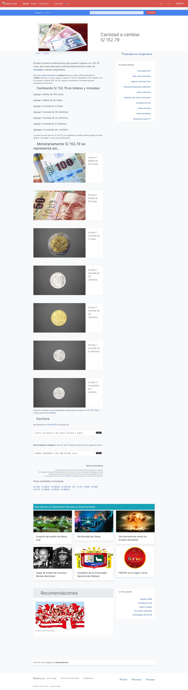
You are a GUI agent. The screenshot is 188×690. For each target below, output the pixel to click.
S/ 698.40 (65, 489)
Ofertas (52, 413)
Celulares (152, 12)
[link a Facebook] (137, 679)
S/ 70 (80, 487)
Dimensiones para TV (142, 119)
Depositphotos (62, 662)
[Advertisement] (135, 636)
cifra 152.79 (52, 425)
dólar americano (49, 75)
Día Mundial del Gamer (89, 536)
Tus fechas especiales (143, 611)
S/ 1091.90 (55, 487)
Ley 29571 (68, 476)
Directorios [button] (43, 4)
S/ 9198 (94, 487)
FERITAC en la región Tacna (133, 573)
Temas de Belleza (143, 113)
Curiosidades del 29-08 (142, 615)
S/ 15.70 (36, 489)
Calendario (58, 4)
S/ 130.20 (45, 487)
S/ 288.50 (55, 489)
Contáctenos (88, 678)
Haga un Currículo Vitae (141, 81)
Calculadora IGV (144, 71)
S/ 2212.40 (66, 487)
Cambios (38, 13)
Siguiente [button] (46, 53)
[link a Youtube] (150, 679)
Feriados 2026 (146, 599)
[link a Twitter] (123, 679)
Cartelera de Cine (143, 103)
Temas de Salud (144, 108)
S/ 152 (90, 410)
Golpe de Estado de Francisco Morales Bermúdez (51, 574)
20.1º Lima (165, 4)
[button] (67, 3)
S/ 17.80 (36, 487)
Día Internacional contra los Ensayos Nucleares (133, 538)
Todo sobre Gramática (141, 76)
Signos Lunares (145, 607)
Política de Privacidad (70, 678)
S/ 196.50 (46, 489)
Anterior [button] (38, 53)
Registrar (180, 3)
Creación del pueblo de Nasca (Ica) (51, 538)
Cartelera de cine (145, 603)
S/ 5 (74, 487)
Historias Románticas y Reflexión (137, 87)
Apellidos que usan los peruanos (137, 97)
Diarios (26, 4)
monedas (38, 69)
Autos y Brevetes (144, 92)
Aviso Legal (51, 678)
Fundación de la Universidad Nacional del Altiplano (92, 574)
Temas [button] (33, 4)
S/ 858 (86, 487)
